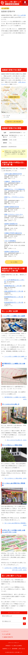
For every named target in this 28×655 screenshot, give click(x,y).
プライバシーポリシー (13, 642)
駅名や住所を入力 (7, 616)
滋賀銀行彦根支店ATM (11, 206)
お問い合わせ (21, 648)
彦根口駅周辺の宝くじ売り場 (13, 291)
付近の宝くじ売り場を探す (14, 121)
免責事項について (7, 648)
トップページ (4, 631)
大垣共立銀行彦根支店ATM (13, 174)
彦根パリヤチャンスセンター (13, 214)
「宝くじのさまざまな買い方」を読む (16, 440)
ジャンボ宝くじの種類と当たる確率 (13, 316)
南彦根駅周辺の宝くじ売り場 (13, 297)
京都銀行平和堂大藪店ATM (13, 233)
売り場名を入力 (6, 621)
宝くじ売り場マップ (13, 2)
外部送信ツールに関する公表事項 (14, 645)
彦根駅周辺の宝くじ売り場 (13, 286)
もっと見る (14, 262)
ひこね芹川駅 (5, 8)
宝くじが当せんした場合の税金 (12, 445)
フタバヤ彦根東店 (10, 241)
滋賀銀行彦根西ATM (10, 224)
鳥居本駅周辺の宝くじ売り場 (13, 302)
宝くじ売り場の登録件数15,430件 (12, 4)
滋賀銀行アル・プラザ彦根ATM (14, 189)
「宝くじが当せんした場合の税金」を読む (15, 478)
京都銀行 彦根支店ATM (12, 181)
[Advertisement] (14, 51)
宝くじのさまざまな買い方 (10, 404)
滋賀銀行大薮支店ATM (11, 251)
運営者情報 (14, 648)
